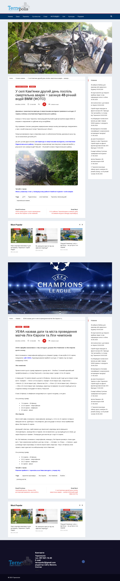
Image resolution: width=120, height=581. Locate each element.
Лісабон (62, 475)
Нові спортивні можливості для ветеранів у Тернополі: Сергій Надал (21, 248)
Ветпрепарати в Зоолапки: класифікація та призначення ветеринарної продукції (100, 131)
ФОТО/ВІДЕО (55, 16)
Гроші (18, 16)
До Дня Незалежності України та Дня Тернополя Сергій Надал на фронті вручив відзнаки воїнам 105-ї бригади (100, 143)
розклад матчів (21, 479)
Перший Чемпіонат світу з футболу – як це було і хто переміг (69, 245)
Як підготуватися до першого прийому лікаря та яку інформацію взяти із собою (100, 95)
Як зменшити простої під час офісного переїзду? (45, 247)
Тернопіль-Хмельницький (58, 197)
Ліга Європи (42, 475)
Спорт (45, 16)
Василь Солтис (20, 104)
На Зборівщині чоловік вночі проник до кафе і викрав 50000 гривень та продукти (99, 121)
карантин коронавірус (29, 475)
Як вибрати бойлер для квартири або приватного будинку (98, 87)
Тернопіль (26, 16)
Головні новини (20, 78)
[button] (80, 226)
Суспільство (36, 16)
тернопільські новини (23, 200)
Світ (64, 16)
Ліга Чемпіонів (53, 475)
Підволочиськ (32, 197)
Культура (71, 16)
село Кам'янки (43, 197)
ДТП (23, 197)
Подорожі (81, 16)
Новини (10, 16)
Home (11, 78)
